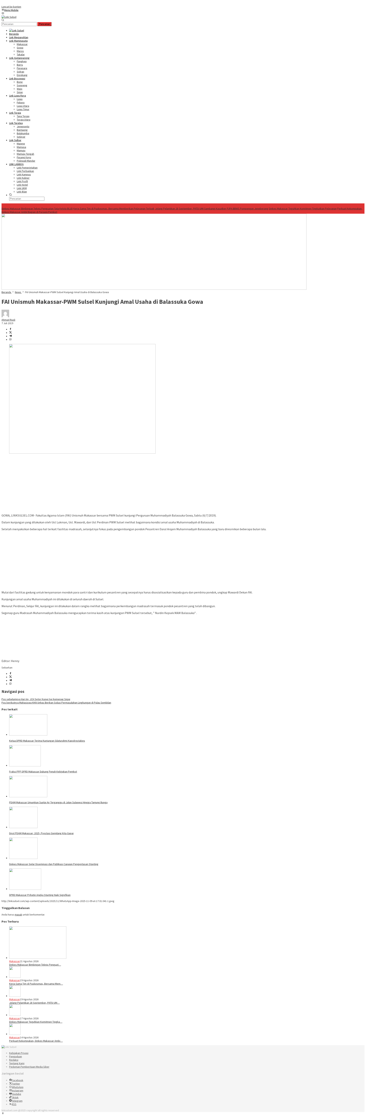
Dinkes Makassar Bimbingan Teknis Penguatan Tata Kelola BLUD (37, 208)
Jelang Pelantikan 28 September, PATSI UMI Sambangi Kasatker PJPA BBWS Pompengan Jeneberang (211, 208)
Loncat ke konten (11, 6)
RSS (14, 1104)
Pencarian (44, 24)
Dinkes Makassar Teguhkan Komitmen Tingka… (35, 1021)
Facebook (17, 1080)
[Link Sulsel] (9, 17)
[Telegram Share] (10, 336)
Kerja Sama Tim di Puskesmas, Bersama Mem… (36, 983)
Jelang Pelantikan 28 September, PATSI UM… (34, 1002)
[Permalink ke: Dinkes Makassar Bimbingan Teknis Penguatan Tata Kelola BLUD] (37, 957)
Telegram (17, 1101)
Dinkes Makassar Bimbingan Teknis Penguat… (35, 964)
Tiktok (14, 1097)
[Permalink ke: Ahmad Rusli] (5, 316)
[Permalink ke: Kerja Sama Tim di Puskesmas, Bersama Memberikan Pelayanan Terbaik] (15, 977)
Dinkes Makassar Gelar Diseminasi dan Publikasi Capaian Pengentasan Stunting (53, 864)
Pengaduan (15, 1056)
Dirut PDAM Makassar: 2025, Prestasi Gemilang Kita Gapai (41, 833)
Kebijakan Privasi (18, 1053)
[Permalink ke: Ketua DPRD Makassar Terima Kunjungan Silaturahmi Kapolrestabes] (28, 734)
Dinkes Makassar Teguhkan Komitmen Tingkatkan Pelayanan (303, 208)
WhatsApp (17, 1087)
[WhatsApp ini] (10, 339)
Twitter (16, 1083)
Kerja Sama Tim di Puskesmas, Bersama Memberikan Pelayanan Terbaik (113, 208)
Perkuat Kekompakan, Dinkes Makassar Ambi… (36, 1041)
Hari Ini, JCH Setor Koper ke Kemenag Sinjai (36, 699)
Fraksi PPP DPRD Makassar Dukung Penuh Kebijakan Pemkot (43, 771)
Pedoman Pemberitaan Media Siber (29, 1066)
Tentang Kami (16, 1063)
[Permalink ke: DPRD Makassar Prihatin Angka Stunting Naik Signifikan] (25, 889)
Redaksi (13, 1060)
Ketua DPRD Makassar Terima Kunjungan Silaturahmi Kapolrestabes (47, 740)
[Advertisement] (183, 483)
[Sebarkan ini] (10, 329)
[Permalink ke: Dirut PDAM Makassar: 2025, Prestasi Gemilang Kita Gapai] (23, 827)
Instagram (17, 1090)
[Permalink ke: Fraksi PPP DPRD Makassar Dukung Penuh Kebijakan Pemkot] (25, 765)
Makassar (14, 961)
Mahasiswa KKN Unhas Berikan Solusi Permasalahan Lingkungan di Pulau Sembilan (56, 702)
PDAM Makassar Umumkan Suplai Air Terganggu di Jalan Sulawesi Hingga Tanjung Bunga (58, 802)
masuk (18, 914)
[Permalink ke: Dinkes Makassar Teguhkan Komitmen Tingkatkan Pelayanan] (15, 1015)
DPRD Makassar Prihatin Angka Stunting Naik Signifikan (40, 895)
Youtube (16, 1094)
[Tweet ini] (10, 332)
